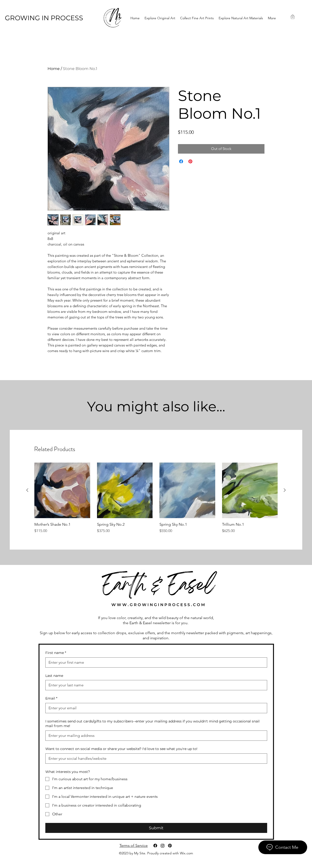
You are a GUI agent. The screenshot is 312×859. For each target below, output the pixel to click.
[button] (292, 17)
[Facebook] (155, 845)
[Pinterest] (169, 845)
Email (51, 698)
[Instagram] (162, 845)
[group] (156, 498)
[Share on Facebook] (181, 161)
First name (55, 653)
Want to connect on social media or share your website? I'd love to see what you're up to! (121, 749)
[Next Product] (285, 490)
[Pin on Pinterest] (190, 161)
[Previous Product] (27, 490)
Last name (54, 675)
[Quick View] (62, 490)
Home (54, 68)
